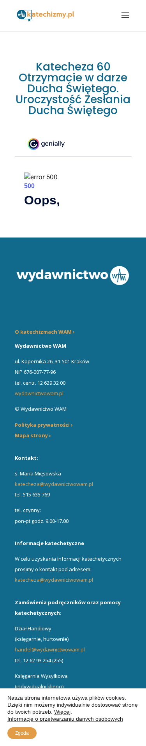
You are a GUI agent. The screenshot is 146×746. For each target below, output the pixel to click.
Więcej (62, 712)
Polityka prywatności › (44, 424)
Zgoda (22, 733)
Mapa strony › (33, 435)
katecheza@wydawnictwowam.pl (54, 483)
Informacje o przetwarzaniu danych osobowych (65, 719)
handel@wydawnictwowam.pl (50, 649)
